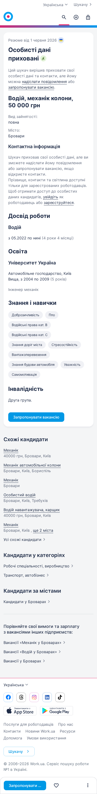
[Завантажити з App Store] (20, 710)
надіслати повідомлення (44, 81)
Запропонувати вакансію (27, 785)
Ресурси (67, 731)
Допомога (13, 738)
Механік (11, 450)
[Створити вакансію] (76, 17)
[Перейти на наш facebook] (8, 697)
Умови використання (46, 738)
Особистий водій (20, 494)
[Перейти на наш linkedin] (47, 697)
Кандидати (25, 601)
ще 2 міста (43, 530)
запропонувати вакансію (31, 87)
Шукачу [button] (15, 751)
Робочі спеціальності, (36, 566)
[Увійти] (88, 17)
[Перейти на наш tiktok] (60, 697)
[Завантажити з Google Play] (56, 710)
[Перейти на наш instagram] (34, 697)
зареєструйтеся (59, 202)
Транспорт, (24, 575)
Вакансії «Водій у (30, 651)
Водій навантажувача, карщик (32, 509)
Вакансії (22, 661)
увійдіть (50, 196)
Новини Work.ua (40, 731)
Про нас (65, 724)
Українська (14, 684)
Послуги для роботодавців (28, 724)
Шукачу (81, 4)
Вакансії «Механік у (32, 642)
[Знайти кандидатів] (64, 17)
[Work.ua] (8, 16)
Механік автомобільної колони (32, 465)
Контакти (12, 731)
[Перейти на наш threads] (21, 697)
